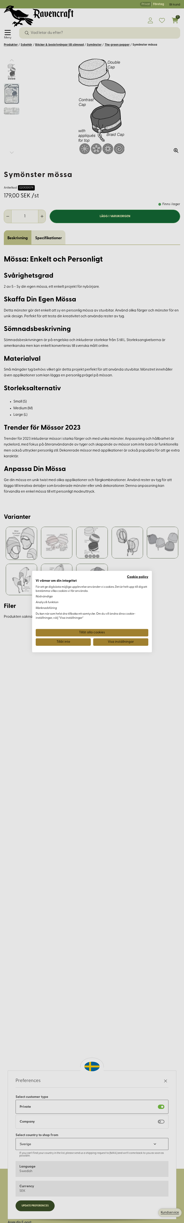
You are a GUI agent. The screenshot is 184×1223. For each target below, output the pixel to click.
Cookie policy (137, 577)
